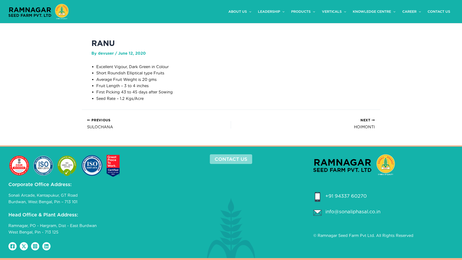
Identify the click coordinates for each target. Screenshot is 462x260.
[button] (249, 11)
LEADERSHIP (269, 11)
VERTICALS (332, 11)
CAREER (409, 11)
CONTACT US (439, 11)
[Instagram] (35, 246)
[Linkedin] (46, 246)
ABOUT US (237, 11)
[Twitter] (24, 246)
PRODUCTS (301, 11)
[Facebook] (12, 246)
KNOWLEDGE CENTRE (372, 11)
